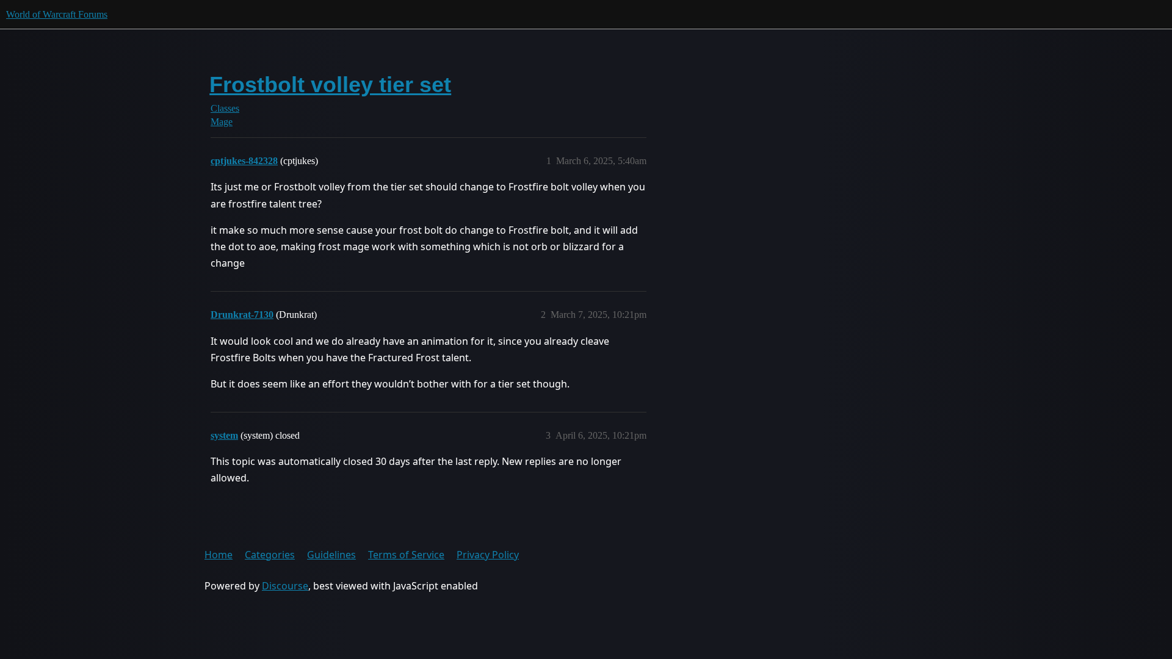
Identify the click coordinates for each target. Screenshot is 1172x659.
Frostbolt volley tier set (330, 84)
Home (218, 554)
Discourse (285, 585)
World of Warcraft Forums (56, 14)
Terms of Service (406, 554)
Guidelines (331, 554)
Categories (270, 554)
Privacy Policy (488, 554)
